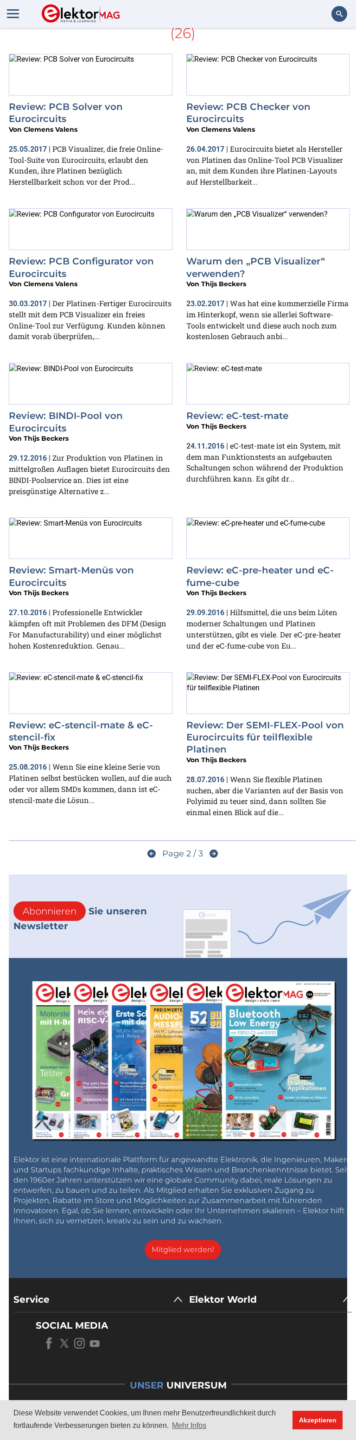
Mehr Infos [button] (189, 1425)
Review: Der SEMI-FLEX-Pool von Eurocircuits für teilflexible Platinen (265, 737)
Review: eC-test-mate (237, 415)
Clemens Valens (50, 129)
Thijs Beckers (223, 284)
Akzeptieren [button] (318, 1420)
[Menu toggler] (13, 13)
